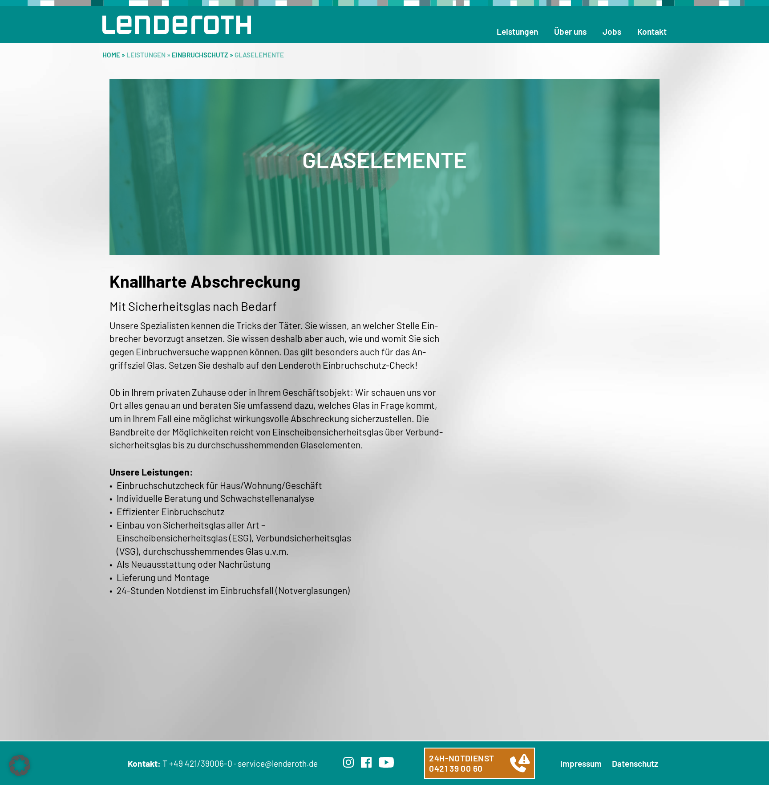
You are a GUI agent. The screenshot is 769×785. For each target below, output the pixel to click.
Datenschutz (635, 763)
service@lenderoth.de (278, 763)
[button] (19, 765)
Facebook (366, 762)
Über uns (570, 31)
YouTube (386, 762)
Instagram (348, 762)
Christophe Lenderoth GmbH (176, 25)
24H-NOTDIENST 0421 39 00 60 (461, 763)
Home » (114, 55)
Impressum (581, 763)
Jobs (612, 31)
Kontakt (652, 31)
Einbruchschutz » (203, 55)
